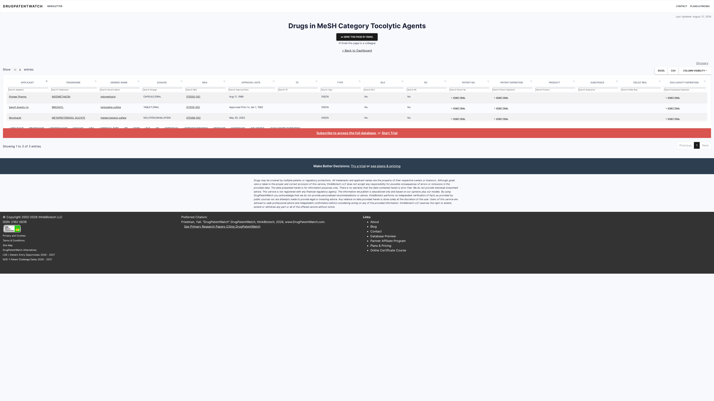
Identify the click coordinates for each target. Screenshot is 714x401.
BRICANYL (58, 107)
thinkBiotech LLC (50, 217)
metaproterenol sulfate (113, 117)
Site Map (8, 245)
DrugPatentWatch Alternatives (20, 250)
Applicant (27, 82)
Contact (681, 6)
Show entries (18, 69)
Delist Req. (640, 82)
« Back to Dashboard (357, 50)
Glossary (702, 63)
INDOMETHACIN (61, 96)
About (374, 222)
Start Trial (390, 133)
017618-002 (193, 107)
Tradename (73, 82)
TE (297, 82)
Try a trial (358, 166)
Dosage (162, 82)
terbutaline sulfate (111, 107)
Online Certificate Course (388, 250)
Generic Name (118, 82)
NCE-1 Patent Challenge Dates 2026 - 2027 (27, 259)
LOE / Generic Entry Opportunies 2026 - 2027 (29, 254)
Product (554, 82)
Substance (597, 82)
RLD (383, 82)
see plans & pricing (386, 166)
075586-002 (193, 117)
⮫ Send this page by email (357, 36)
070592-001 (193, 96)
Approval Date (251, 82)
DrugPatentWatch (23, 6)
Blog (373, 226)
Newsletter (54, 6)
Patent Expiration (511, 82)
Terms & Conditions (14, 240)
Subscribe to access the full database (346, 133)
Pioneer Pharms (18, 96)
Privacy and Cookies (14, 235)
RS (425, 82)
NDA (204, 82)
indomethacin (108, 96)
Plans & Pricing (700, 6)
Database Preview (383, 236)
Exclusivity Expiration (684, 82)
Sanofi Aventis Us (19, 107)
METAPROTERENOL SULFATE (68, 117)
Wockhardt (15, 117)
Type (340, 82)
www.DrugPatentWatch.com (304, 222)
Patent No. (468, 82)
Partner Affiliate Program (388, 241)
